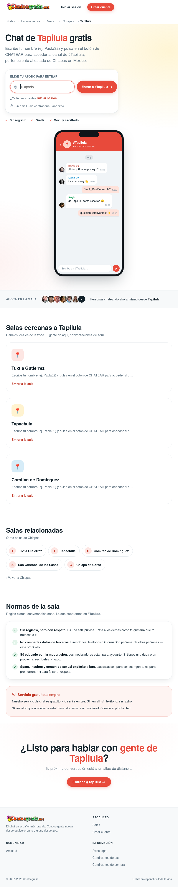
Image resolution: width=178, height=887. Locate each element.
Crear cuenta (100, 7)
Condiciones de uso (106, 857)
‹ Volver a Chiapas (18, 577)
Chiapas (68, 21)
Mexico (51, 21)
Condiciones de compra (108, 864)
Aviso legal (99, 850)
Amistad (11, 850)
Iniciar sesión (71, 7)
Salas (11, 21)
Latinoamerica (31, 21)
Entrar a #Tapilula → (97, 86)
